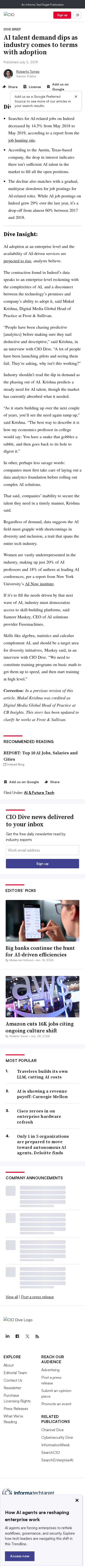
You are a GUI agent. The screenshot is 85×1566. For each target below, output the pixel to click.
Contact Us (13, 1380)
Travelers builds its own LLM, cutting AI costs (42, 1074)
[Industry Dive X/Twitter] (27, 1336)
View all (12, 1296)
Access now (19, 1556)
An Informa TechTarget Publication (42, 4)
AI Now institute (39, 583)
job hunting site (21, 140)
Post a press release (37, 1296)
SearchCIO (50, 1452)
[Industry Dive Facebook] (17, 1336)
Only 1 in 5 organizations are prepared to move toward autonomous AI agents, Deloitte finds (43, 1144)
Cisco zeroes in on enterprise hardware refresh (39, 1116)
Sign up (62, 15)
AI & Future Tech (39, 792)
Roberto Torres (27, 71)
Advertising (50, 1369)
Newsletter (12, 1387)
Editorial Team (15, 1372)
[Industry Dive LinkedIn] (7, 1336)
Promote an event (56, 1403)
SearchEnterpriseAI (57, 1460)
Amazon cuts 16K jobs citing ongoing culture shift (39, 1027)
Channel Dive (52, 1429)
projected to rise (17, 260)
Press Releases (16, 1408)
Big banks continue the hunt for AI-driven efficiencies (40, 951)
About (9, 1365)
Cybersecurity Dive (57, 1437)
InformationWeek (55, 1445)
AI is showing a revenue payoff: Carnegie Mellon (42, 1093)
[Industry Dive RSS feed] (37, 1336)
